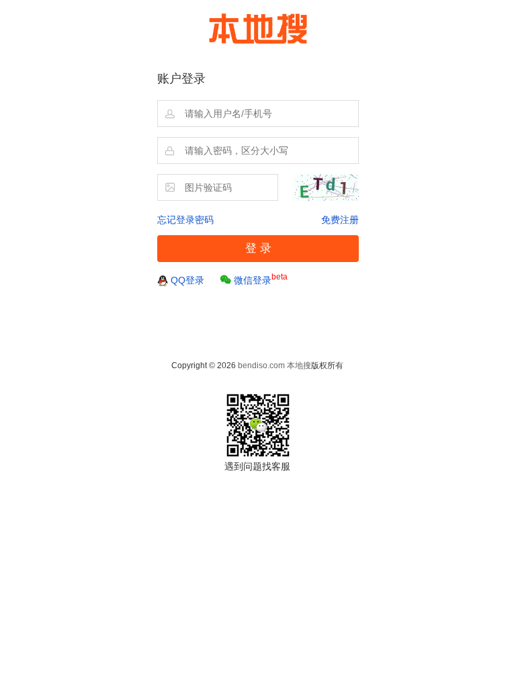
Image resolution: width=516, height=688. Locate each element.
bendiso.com (261, 365)
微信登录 (261, 279)
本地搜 (299, 365)
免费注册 (340, 219)
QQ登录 (187, 280)
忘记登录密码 (185, 219)
